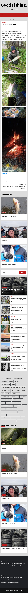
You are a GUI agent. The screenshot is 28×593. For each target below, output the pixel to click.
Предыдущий (14, 180)
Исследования (5, 396)
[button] (2, 14)
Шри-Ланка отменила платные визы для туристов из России (18, 329)
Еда (3, 393)
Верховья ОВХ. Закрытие (9, 264)
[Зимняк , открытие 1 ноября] (14, 205)
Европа (23, 390)
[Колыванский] (14, 229)
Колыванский (5, 240)
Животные (8, 393)
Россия (3, 414)
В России (17, 381)
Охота (3, 408)
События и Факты (15, 417)
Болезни (11, 381)
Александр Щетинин (17, 378)
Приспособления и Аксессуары (9, 411)
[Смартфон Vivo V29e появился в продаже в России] (14, 436)
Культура (13, 396)
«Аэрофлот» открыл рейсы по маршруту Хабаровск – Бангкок (18, 347)
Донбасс (18, 390)
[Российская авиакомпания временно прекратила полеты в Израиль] (5, 338)
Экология (4, 287)
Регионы (20, 411)
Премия (8, 408)
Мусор (20, 399)
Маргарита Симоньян (6, 399)
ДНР (9, 390)
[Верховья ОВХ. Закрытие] (14, 253)
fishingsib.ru (5, 173)
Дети (13, 390)
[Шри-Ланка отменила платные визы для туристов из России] (5, 329)
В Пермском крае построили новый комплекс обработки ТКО (18, 300)
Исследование (16, 393)
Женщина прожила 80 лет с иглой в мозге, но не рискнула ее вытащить (18, 367)
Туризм (12, 325)
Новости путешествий (7, 405)
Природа (14, 408)
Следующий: (14, 186)
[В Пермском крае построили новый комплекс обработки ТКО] (5, 300)
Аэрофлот (4, 381)
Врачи (23, 387)
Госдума (4, 390)
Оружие (24, 405)
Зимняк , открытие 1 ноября (9, 216)
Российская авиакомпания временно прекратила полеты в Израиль (18, 338)
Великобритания (6, 384)
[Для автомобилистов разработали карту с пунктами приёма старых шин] (14, 538)
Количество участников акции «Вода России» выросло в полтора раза (17, 319)
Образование (17, 405)
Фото (22, 417)
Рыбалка (4, 22)
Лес (18, 396)
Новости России (16, 402)
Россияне (9, 414)
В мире (13, 384)
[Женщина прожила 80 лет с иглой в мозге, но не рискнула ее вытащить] (5, 367)
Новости (8, 402)
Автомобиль (8, 378)
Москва (15, 399)
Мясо (3, 402)
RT (2, 378)
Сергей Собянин (5, 417)
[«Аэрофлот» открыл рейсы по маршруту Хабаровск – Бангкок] (5, 347)
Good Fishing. (14, 5)
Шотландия (13, 420)
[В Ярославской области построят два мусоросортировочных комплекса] (5, 310)
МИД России (23, 396)
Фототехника (5, 420)
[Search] (25, 14)
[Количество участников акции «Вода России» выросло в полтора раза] (5, 319)
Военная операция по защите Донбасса (11, 387)
